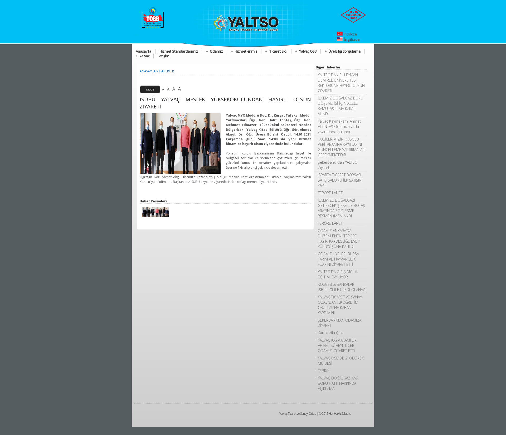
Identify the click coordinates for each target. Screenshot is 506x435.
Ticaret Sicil (278, 51)
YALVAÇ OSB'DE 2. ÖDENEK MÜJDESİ (341, 361)
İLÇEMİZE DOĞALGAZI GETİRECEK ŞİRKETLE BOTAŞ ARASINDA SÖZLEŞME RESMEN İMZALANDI (341, 208)
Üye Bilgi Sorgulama (344, 51)
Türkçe (350, 34)
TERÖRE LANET (330, 192)
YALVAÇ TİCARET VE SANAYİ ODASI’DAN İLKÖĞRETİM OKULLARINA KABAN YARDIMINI (340, 304)
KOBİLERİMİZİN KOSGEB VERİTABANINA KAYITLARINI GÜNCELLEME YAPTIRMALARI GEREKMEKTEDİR (341, 147)
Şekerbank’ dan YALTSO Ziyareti (338, 165)
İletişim (163, 55)
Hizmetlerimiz (246, 51)
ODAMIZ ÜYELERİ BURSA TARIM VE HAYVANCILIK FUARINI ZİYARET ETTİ (338, 259)
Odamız (216, 51)
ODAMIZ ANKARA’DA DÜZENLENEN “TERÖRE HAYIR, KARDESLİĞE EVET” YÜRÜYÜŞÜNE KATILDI (339, 238)
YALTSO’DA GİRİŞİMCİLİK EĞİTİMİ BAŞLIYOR (338, 274)
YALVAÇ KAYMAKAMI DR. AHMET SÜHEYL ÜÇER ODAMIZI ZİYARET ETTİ (337, 345)
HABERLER (166, 71)
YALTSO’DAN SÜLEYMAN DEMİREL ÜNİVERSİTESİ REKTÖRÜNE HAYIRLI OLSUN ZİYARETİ (341, 82)
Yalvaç (144, 55)
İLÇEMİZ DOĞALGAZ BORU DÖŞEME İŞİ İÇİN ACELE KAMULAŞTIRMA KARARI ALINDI (340, 106)
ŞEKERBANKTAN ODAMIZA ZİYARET (339, 323)
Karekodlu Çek (330, 332)
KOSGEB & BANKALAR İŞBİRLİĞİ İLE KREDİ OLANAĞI (342, 287)
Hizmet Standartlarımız (178, 51)
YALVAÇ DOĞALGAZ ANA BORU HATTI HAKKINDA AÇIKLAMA (338, 383)
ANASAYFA (147, 71)
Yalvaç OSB (308, 51)
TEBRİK (323, 370)
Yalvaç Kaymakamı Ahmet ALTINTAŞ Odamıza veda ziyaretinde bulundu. (339, 126)
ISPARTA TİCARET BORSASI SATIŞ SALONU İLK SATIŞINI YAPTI (340, 180)
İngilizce (351, 39)
